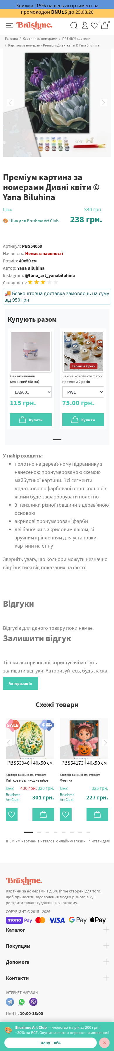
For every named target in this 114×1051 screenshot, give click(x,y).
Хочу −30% (51, 1042)
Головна (11, 38)
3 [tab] (47, 832)
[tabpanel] (31, 378)
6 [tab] (72, 832)
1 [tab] (57, 439)
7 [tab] (80, 832)
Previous (10, 103)
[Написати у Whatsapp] (22, 1002)
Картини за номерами (40, 38)
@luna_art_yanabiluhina (50, 275)
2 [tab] (39, 832)
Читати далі (99, 841)
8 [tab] (88, 832)
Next (104, 103)
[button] (52, 219)
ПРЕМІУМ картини (76, 38)
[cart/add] (43, 814)
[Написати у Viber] (33, 1002)
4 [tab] (55, 832)
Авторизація (20, 683)
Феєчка (80, 778)
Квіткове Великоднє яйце (27, 778)
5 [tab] (63, 832)
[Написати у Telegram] (10, 1002)
